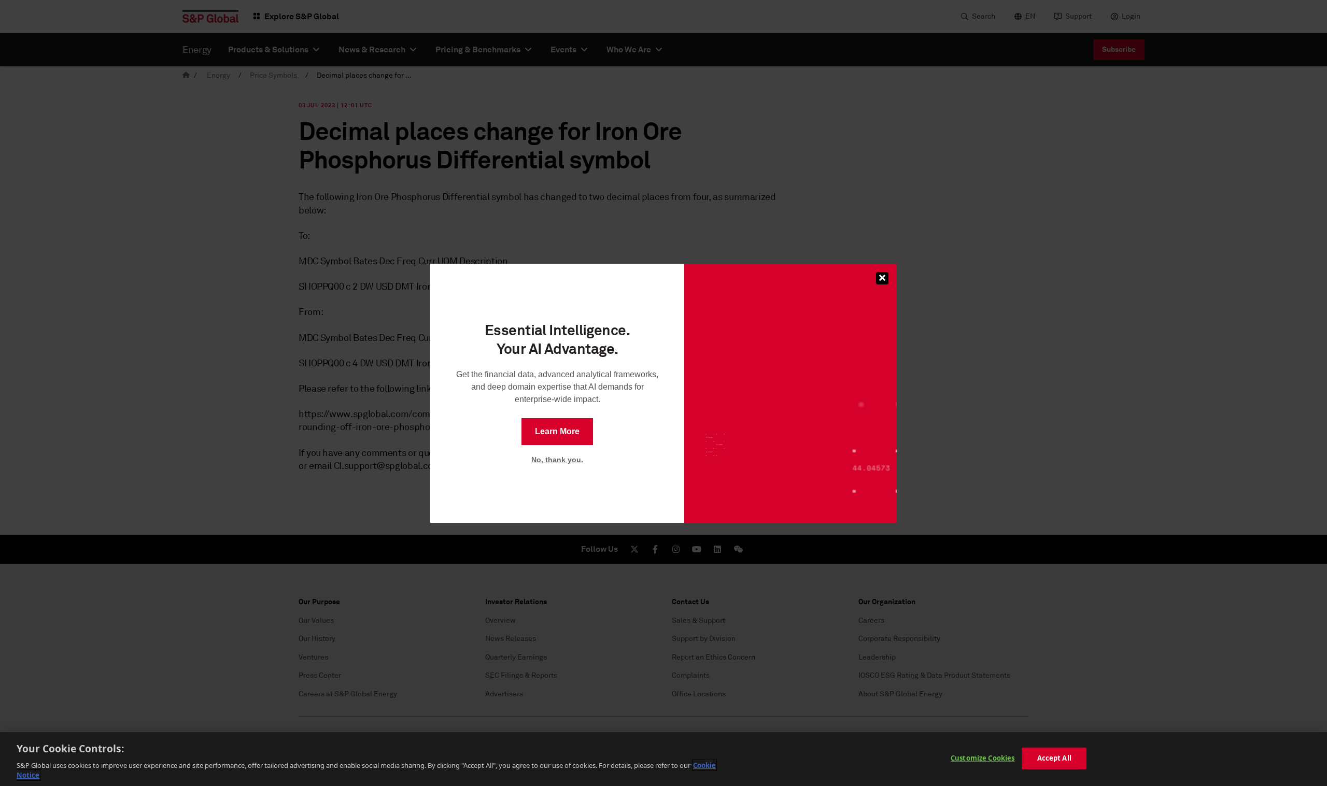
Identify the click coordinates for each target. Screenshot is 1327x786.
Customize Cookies (982, 758)
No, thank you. (557, 459)
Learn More (557, 431)
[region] (663, 759)
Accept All (1054, 758)
